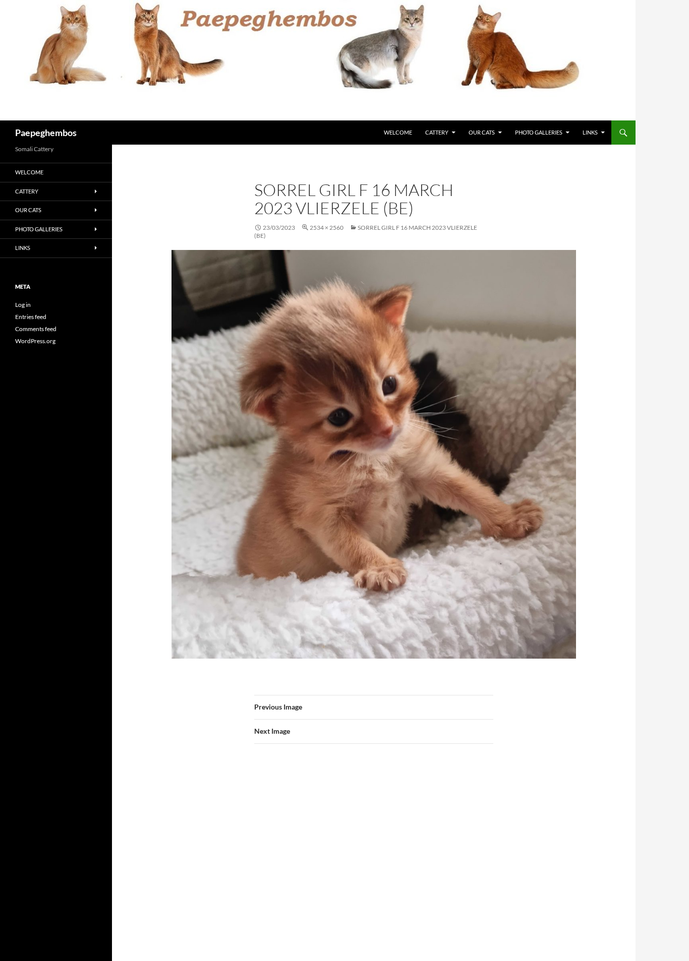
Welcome (398, 132)
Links (590, 132)
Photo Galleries (538, 132)
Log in (23, 304)
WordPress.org (35, 341)
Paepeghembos (46, 132)
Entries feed (30, 317)
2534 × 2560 (326, 227)
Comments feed (35, 329)
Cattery (436, 132)
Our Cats (482, 132)
